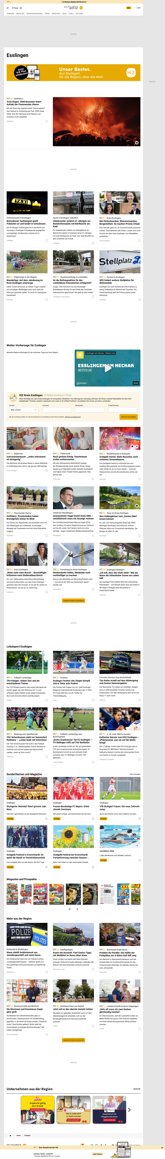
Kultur (71, 14)
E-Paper (15, 8)
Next (129, 1109)
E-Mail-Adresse (113, 405)
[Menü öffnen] (8, 8)
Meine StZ (20, 14)
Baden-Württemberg (34, 14)
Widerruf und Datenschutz (73, 417)
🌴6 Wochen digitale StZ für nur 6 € (73, 2)
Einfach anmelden (128, 417)
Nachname (79, 405)
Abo (128, 8)
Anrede (11, 405)
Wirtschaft (56, 14)
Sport (64, 14)
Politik (47, 14)
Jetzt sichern (97, 1154)
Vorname (45, 405)
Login (138, 8)
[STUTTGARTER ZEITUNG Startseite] (73, 7)
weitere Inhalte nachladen (73, 601)
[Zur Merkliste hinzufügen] (46, 121)
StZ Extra (79, 14)
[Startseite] (10, 1135)
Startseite (10, 14)
